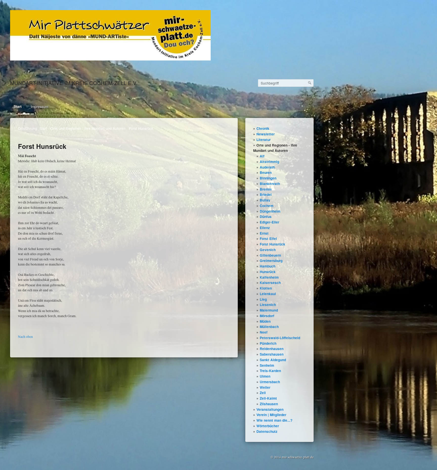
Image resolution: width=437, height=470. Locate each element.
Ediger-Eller (269, 222)
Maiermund (269, 310)
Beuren (266, 172)
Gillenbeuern (270, 255)
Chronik (262, 128)
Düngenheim (270, 211)
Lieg (263, 299)
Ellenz (265, 227)
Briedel (266, 194)
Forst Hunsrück (272, 244)
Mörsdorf (267, 315)
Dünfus (266, 216)
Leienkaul (268, 293)
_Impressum (38, 106)
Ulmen (265, 376)
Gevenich (268, 249)
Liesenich (268, 304)
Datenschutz (266, 431)
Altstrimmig (269, 161)
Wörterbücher (267, 425)
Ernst (264, 233)
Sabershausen (271, 354)
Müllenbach (269, 326)
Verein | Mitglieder (271, 414)
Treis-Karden (270, 370)
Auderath (267, 167)
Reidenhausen (271, 348)
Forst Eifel (268, 238)
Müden (265, 321)
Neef (264, 332)
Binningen (268, 178)
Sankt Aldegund (273, 359)
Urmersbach (270, 381)
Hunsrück (268, 271)
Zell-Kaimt (268, 398)
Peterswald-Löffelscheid (280, 337)
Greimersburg (271, 260)
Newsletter (265, 134)
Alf (262, 156)
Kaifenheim (269, 277)
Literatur (263, 139)
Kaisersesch (270, 282)
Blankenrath (270, 183)
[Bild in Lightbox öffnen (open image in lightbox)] (110, 35)
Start (18, 106)
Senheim (267, 365)
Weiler (265, 387)
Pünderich (268, 343)
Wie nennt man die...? (274, 420)
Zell (263, 392)
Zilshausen (269, 403)
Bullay (265, 200)
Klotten (266, 288)
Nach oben (25, 336)
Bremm (266, 189)
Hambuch (267, 266)
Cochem (266, 205)
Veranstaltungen (269, 409)
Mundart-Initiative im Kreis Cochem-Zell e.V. (74, 83)
